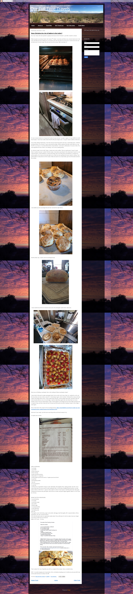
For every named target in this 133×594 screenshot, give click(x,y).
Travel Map (49, 25)
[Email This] (59, 576)
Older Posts (77, 580)
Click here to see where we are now (91, 30)
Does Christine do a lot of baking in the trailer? (46, 33)
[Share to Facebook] (63, 576)
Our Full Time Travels (50, 8)
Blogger (68, 590)
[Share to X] (62, 576)
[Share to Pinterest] (64, 576)
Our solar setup (71, 25)
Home (33, 25)
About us (40, 25)
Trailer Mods (81, 25)
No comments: (54, 576)
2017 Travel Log (59, 25)
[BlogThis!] (60, 576)
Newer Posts (34, 580)
